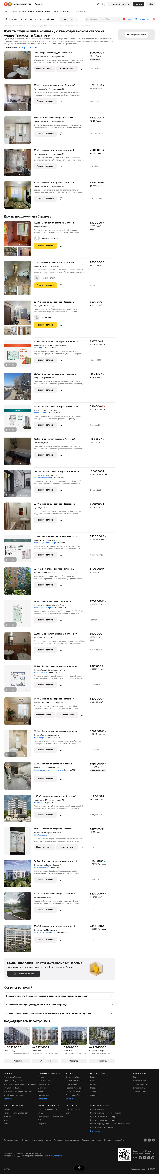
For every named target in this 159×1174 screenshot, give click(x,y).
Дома (6, 1124)
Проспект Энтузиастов (13, 1081)
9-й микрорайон (72, 1077)
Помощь (107, 1140)
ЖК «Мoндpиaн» (40, 738)
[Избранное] (98, 4)
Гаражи (7, 1109)
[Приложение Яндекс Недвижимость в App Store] (140, 1158)
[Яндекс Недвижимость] (17, 4)
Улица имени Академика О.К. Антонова (20, 1084)
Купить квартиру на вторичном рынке (105, 1113)
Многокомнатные (140, 1084)
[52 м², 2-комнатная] (19, 938)
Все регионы (43, 1124)
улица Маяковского (49, 930)
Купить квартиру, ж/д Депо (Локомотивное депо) (110, 1124)
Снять (68, 1113)
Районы (41, 1120)
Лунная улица (39, 508)
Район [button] (129, 19)
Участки (7, 1120)
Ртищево (94, 1088)
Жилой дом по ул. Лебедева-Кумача (48, 770)
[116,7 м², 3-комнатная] (19, 810)
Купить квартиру (97, 1109)
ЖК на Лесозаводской (43, 478)
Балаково (94, 1077)
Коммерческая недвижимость (16, 1113)
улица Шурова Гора (49, 475)
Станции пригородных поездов (50, 1117)
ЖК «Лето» (38, 348)
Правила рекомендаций (91, 1140)
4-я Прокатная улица (42, 638)
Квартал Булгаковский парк (45, 543)
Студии (136, 1077)
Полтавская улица (48, 735)
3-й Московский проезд (43, 573)
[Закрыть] (154, 19)
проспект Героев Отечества (45, 410)
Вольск (93, 1084)
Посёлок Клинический (75, 1088)
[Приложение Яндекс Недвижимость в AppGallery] (148, 1158)
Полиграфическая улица (51, 670)
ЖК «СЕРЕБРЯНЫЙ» (42, 867)
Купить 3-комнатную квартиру (102, 1120)
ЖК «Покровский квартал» (44, 932)
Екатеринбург (43, 1088)
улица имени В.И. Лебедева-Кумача (48, 768)
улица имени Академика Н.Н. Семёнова (50, 345)
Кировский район (73, 1091)
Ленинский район (73, 1095)
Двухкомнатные (139, 1088)
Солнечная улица (41, 443)
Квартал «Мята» (40, 413)
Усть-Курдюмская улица (43, 306)
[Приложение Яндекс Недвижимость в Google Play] (144, 1158)
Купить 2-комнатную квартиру (102, 1117)
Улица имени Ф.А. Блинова (14, 1088)
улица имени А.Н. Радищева (45, 266)
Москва (41, 1077)
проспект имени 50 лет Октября (47, 703)
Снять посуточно (73, 1109)
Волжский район (72, 1084)
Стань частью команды (41, 1140)
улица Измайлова (41, 227)
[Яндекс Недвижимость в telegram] (153, 1140)
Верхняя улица (40, 897)
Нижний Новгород (45, 1095)
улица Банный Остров (50, 865)
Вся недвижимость (11, 1140)
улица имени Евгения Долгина (46, 540)
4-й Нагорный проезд (12, 1077)
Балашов (94, 1081)
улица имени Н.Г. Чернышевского (47, 800)
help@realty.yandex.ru (53, 1156)
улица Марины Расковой (51, 605)
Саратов (93, 1095)
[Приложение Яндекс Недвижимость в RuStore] (152, 1158)
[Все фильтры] (6, 19)
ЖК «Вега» (38, 803)
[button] (103, 4)
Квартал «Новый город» (43, 608)
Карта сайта (119, 1140)
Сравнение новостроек (47, 1109)
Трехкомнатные (139, 1081)
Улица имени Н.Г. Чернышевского (17, 1091)
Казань (41, 1091)
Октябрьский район (73, 1081)
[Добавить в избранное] (82, 69)
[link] (150, 4)
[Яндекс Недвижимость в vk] (145, 1140)
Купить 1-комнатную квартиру (102, 1127)
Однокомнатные (139, 1091)
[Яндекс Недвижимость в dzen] (149, 1140)
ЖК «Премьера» (40, 673)
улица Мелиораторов (42, 378)
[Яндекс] (150, 1169)
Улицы (40, 1113)
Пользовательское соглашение (66, 1140)
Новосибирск (43, 1084)
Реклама (25, 1140)
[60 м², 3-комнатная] (19, 279)
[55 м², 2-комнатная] (19, 842)
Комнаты (7, 1117)
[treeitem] (11, 11)
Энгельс (37, 475)
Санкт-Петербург (45, 1081)
